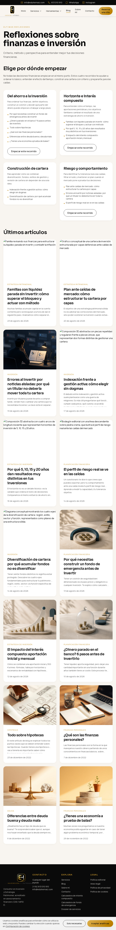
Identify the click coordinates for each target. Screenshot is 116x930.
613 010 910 (56, 2)
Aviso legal (95, 883)
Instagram (90, 2)
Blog (68, 10)
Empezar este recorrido (23, 151)
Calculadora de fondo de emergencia (71, 904)
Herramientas (52, 11)
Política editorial (97, 879)
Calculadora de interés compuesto (72, 897)
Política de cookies (99, 891)
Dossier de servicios (71, 909)
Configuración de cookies (18, 926)
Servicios (34, 11)
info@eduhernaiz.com (34, 2)
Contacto (89, 10)
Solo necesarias (74, 923)
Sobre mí (78, 11)
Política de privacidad (100, 887)
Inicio (23, 10)
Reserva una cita (106, 11)
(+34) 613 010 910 (40, 886)
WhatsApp (74, 2)
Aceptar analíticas (100, 923)
